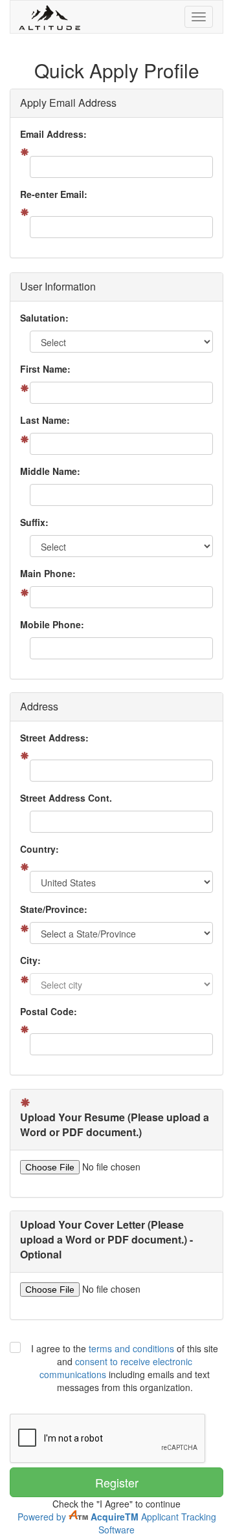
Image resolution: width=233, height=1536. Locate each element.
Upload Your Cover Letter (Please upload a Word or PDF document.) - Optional (106, 1240)
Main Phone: (48, 573)
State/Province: (53, 909)
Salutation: (44, 317)
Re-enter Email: (53, 194)
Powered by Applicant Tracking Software (116, 1523)
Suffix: (34, 522)
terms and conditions (131, 1348)
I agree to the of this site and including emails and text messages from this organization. (124, 1368)
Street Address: (54, 737)
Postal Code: (48, 1011)
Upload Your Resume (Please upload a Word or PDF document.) (114, 1124)
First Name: (45, 368)
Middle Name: (50, 471)
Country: (39, 848)
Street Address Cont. (66, 797)
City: (30, 960)
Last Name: (45, 419)
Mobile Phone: (52, 624)
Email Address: (53, 133)
